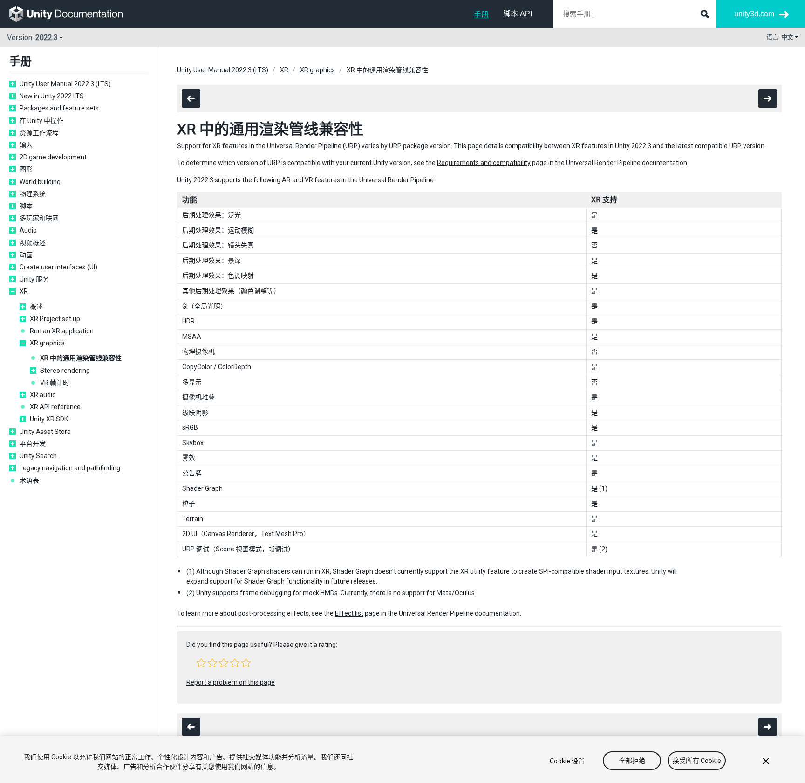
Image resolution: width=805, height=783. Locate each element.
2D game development (53, 157)
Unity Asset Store (45, 431)
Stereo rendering (65, 370)
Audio (28, 230)
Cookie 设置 (567, 761)
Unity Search (38, 456)
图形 (26, 169)
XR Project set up (55, 319)
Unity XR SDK (49, 419)
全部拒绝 (632, 761)
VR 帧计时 (54, 382)
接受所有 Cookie (697, 761)
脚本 (26, 206)
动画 (26, 255)
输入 (26, 145)
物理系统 (33, 194)
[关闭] (765, 761)
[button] (201, 662)
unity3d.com (754, 14)
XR (24, 291)
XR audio (43, 394)
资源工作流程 (39, 133)
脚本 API (517, 14)
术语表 (29, 480)
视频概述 (33, 243)
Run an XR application (62, 331)
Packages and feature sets (59, 108)
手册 (481, 15)
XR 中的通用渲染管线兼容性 (81, 358)
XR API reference (55, 407)
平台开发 (33, 443)
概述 (36, 306)
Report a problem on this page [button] (230, 682)
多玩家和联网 (39, 218)
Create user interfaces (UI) (58, 267)
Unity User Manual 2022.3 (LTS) (65, 84)
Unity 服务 (34, 279)
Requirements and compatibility (484, 162)
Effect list (349, 613)
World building (40, 181)
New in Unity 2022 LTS (52, 96)
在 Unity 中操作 (41, 120)
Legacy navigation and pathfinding (70, 468)
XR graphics (47, 343)
